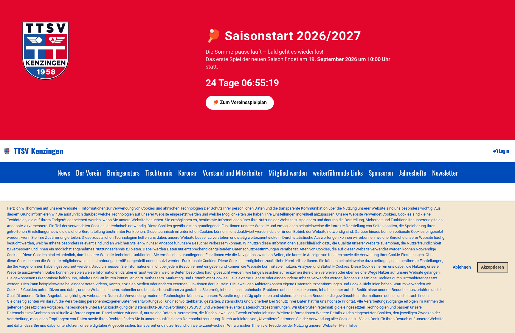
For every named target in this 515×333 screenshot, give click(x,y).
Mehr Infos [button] (348, 325)
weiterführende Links (338, 172)
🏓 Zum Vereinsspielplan (240, 102)
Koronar (187, 172)
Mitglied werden (288, 172)
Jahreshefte (412, 172)
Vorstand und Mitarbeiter (233, 172)
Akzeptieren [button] (492, 267)
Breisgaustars (123, 172)
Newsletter (445, 172)
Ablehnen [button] (462, 267)
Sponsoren (381, 172)
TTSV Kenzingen (38, 150)
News (64, 172)
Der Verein (88, 172)
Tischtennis (158, 172)
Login (504, 150)
